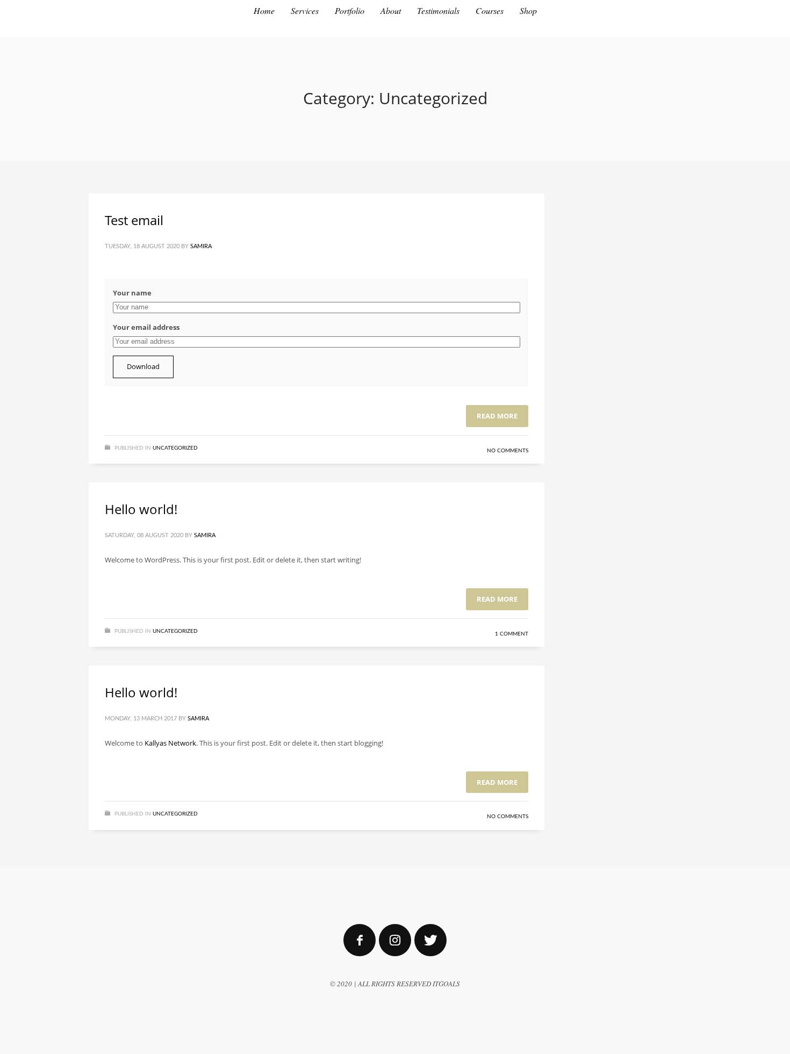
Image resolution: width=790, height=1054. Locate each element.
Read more (497, 416)
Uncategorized (175, 448)
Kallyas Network (170, 743)
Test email (134, 220)
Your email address (146, 327)
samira (201, 246)
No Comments (507, 450)
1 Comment (511, 634)
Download (143, 366)
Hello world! (141, 509)
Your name (132, 293)
